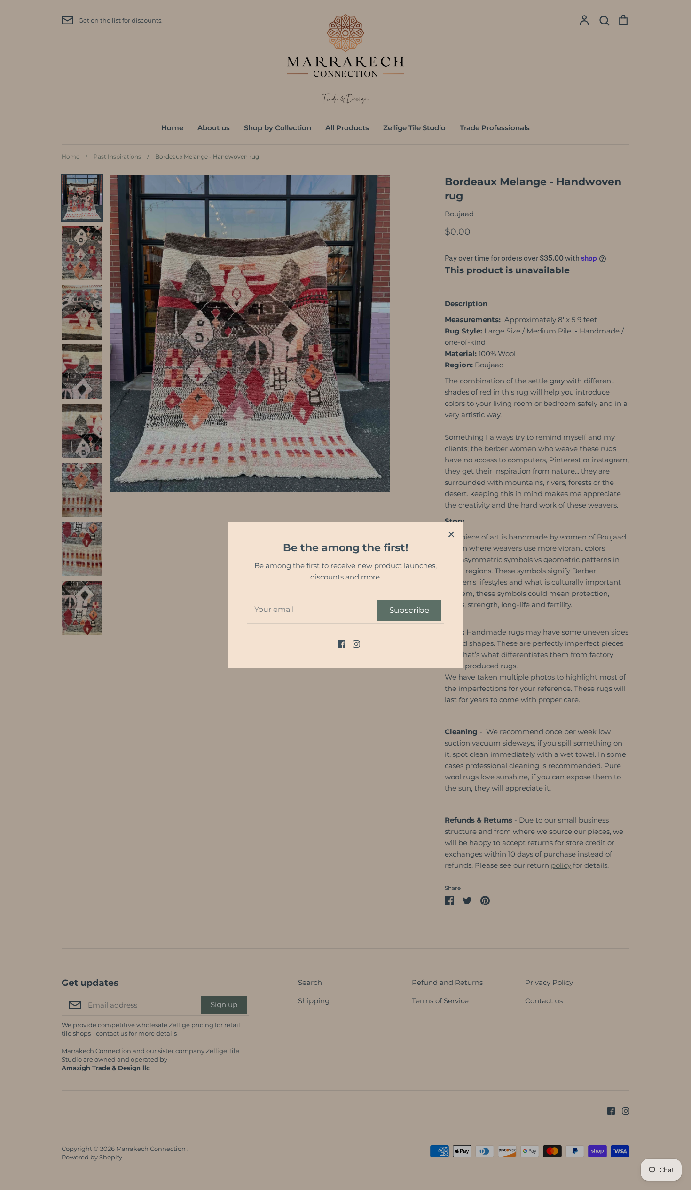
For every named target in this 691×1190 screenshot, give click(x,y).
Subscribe (409, 610)
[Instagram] (353, 643)
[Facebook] (338, 643)
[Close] (451, 534)
